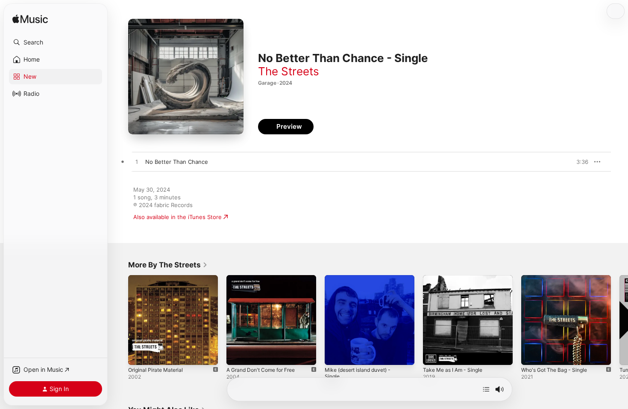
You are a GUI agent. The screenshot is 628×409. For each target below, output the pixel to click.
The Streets (288, 71)
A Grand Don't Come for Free (265, 278)
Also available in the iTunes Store (177, 216)
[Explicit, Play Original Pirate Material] (138, 354)
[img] (30, 19)
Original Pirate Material (158, 278)
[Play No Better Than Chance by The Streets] (136, 162)
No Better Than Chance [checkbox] (176, 161)
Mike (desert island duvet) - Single (362, 282)
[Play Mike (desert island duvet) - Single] (335, 354)
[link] (168, 265)
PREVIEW (578, 161)
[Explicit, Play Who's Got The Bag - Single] (531, 354)
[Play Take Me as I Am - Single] (433, 354)
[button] (55, 42)
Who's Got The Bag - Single (558, 278)
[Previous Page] (120, 320)
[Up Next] (486, 389)
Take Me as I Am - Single (456, 278)
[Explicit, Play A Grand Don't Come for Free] (237, 354)
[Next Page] (619, 320)
